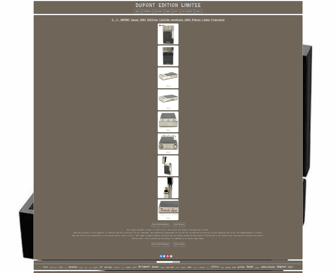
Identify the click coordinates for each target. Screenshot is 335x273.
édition (215, 266)
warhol (128, 267)
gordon (241, 267)
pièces (66, 267)
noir (189, 267)
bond (234, 267)
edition (195, 267)
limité (250, 266)
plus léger (108, 267)
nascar (257, 267)
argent (162, 267)
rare (45, 267)
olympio (183, 267)
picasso (81, 267)
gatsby (86, 267)
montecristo (53, 267)
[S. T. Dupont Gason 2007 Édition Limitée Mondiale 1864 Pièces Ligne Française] (168, 34)
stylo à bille (170, 267)
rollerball (202, 267)
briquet (144, 266)
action (208, 267)
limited (177, 267)
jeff (101, 267)
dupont (281, 266)
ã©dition (117, 267)
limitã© (96, 267)
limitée (155, 266)
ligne (290, 266)
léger (61, 267)
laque (122, 267)
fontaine (73, 266)
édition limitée (268, 266)
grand (222, 267)
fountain (228, 267)
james (134, 267)
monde (90, 267)
